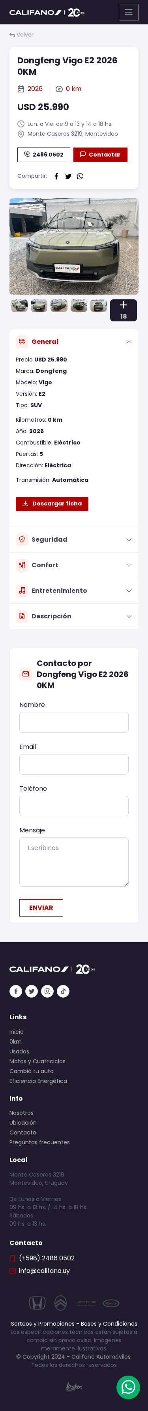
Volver (25, 35)
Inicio (16, 1032)
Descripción (51, 616)
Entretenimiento (59, 590)
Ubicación (23, 1123)
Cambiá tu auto (31, 1071)
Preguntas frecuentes (39, 1142)
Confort (45, 565)
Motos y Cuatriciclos (37, 1061)
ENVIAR (41, 907)
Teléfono (33, 788)
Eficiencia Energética (38, 1081)
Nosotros (21, 1113)
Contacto (22, 1132)
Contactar (105, 155)
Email (27, 746)
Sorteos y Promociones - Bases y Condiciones (74, 1324)
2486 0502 (48, 155)
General (45, 341)
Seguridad (49, 539)
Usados (19, 1051)
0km (15, 1042)
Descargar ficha (56, 503)
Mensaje (32, 830)
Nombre (32, 704)
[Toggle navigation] (129, 12)
